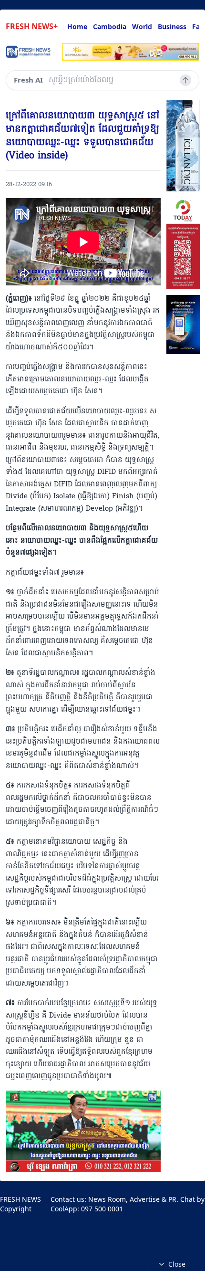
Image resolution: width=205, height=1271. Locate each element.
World (142, 26)
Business (172, 26)
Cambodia (109, 26)
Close (176, 1264)
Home (77, 26)
